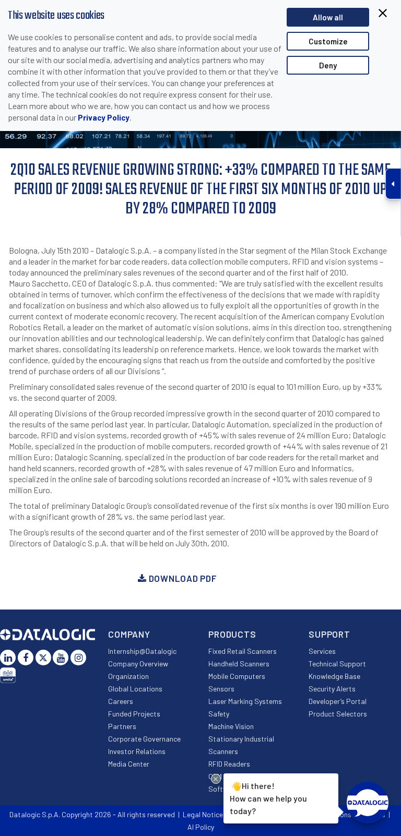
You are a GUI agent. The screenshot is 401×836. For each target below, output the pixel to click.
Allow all (328, 17)
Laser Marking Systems (245, 701)
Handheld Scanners (238, 663)
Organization (128, 676)
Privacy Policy (103, 117)
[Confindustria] (8, 675)
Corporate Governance (144, 738)
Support (329, 634)
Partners (122, 726)
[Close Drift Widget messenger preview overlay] (216, 779)
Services (322, 651)
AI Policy (200, 826)
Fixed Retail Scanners (242, 651)
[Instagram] (78, 657)
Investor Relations (137, 751)
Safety (218, 713)
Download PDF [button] (182, 578)
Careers (120, 701)
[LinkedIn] (8, 657)
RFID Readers (229, 763)
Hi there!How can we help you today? (268, 797)
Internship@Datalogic (142, 651)
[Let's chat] (367, 802)
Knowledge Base (334, 676)
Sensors (221, 688)
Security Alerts (332, 688)
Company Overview (138, 663)
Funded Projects (134, 713)
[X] (43, 657)
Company (129, 634)
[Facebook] (25, 657)
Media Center (128, 763)
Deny (328, 65)
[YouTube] (60, 657)
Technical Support (337, 663)
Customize (328, 41)
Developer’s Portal (338, 701)
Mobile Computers (236, 676)
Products (232, 634)
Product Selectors (338, 713)
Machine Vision (231, 726)
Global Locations (135, 688)
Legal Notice (203, 814)
